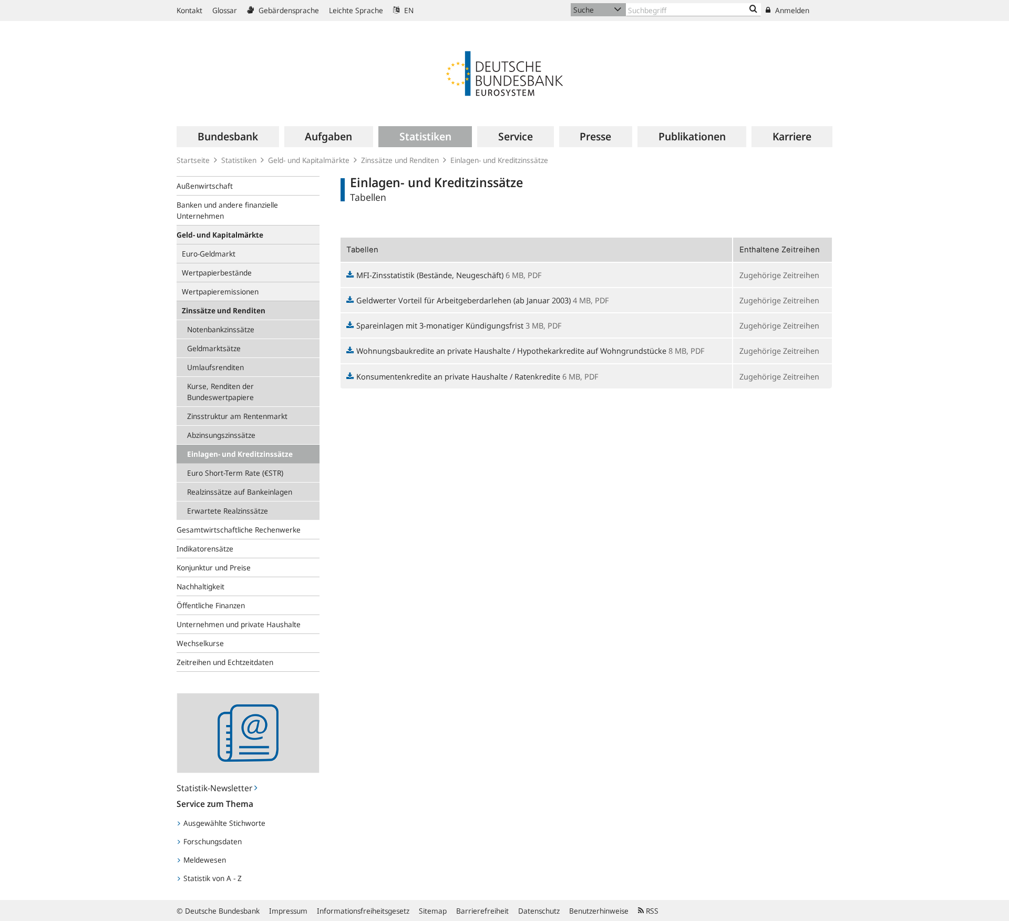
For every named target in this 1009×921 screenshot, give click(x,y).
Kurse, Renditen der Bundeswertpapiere (220, 391)
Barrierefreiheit (482, 911)
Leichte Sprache (356, 10)
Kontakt (189, 10)
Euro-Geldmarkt (208, 254)
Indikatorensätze (205, 549)
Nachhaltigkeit (200, 586)
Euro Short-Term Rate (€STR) (235, 473)
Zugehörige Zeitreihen (779, 275)
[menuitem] (228, 136)
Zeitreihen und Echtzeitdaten (225, 662)
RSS (651, 911)
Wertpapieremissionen (220, 291)
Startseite (193, 160)
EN (408, 10)
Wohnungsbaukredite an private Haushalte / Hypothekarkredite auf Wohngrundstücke (511, 350)
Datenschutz (539, 911)
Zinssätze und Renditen (400, 160)
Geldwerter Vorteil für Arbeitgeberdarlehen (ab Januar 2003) (463, 300)
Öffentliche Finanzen (211, 605)
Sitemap (433, 911)
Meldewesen (203, 860)
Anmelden (791, 10)
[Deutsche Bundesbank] (504, 72)
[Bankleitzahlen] (753, 9)
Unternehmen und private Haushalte (239, 624)
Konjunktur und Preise (214, 567)
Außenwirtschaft (205, 186)
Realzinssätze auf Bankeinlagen (239, 492)
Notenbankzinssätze (220, 329)
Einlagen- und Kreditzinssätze (499, 160)
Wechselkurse (200, 643)
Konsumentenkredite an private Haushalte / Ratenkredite (458, 376)
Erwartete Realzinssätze (227, 511)
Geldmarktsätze (214, 348)
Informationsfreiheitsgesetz (363, 911)
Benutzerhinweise (599, 911)
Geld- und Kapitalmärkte (308, 160)
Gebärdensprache (287, 10)
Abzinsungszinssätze (221, 435)
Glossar (224, 10)
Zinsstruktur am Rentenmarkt (237, 416)
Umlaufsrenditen (215, 367)
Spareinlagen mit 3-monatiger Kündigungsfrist (439, 325)
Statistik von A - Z (211, 878)
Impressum (288, 911)
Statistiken (238, 160)
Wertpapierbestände (217, 273)
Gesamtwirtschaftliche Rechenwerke (239, 530)
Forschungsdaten (211, 841)
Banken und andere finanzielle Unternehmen (227, 210)
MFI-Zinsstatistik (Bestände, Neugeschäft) (429, 275)
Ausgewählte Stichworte (223, 823)
